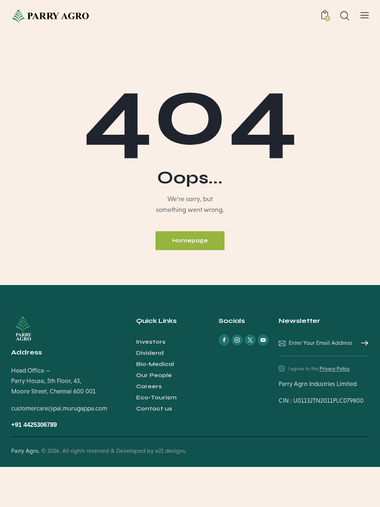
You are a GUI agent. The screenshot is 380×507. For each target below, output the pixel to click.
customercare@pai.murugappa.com (59, 408)
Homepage (190, 240)
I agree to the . (319, 369)
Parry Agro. (25, 451)
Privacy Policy (335, 369)
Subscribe (362, 343)
